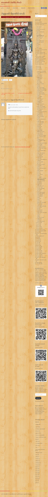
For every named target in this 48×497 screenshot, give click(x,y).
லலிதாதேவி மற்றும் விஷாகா (41, 148)
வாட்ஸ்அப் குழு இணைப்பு (39, 282)
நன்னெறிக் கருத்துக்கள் (40, 230)
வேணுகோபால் (39, 126)
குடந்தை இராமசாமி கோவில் (41, 206)
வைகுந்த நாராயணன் (40, 92)
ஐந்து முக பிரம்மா (38, 433)
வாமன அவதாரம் (40, 174)
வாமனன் (38, 171)
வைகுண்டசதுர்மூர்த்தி (40, 188)
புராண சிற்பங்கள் (39, 64)
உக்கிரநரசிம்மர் (39, 183)
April (37, 458)
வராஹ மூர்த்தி (39, 96)
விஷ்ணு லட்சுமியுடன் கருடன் (41, 107)
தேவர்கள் (38, 226)
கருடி (36, 447)
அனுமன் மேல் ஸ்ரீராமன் (40, 31)
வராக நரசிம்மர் (39, 82)
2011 (37, 480)
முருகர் (38, 223)
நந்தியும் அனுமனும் (40, 170)
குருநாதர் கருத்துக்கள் (39, 52)
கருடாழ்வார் (39, 127)
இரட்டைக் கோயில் (40, 115)
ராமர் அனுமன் (39, 34)
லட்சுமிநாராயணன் (40, 154)
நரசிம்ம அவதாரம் (40, 194)
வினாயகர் (38, 222)
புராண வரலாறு (38, 251)
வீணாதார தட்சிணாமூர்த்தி (41, 71)
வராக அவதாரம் (39, 129)
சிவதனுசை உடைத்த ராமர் (41, 29)
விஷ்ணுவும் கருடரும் (40, 139)
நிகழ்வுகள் (23, 7)
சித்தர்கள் (37, 249)
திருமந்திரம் (38, 51)
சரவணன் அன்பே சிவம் (11, 2)
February (38, 462)
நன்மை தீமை (38, 445)
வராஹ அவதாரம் (40, 91)
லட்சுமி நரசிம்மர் (39, 211)
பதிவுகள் (8, 7)
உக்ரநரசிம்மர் (39, 165)
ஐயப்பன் (38, 225)
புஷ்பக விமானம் (39, 26)
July (37, 454)
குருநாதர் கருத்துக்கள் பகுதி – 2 (41, 53)
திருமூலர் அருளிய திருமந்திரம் (40, 326)
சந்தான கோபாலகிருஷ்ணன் (41, 88)
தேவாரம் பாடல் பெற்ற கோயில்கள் (41, 233)
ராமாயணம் (38, 22)
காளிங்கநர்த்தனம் (40, 195)
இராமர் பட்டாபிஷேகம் (40, 83)
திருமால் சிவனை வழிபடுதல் (41, 178)
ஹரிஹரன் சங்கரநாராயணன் (41, 90)
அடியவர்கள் (39, 228)
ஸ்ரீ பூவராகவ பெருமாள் (41, 164)
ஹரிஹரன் (39, 79)
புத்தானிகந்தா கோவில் (41, 221)
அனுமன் (38, 43)
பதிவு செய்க (38, 398)
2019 (38, 478)
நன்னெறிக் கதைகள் (39, 229)
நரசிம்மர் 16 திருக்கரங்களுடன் (40, 98)
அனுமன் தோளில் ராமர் (40, 35)
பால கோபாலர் (39, 207)
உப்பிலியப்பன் (39, 219)
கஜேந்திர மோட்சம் (40, 101)
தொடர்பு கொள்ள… (31, 7)
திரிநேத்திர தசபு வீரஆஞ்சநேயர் (39, 78)
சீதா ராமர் (38, 39)
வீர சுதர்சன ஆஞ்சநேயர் (41, 93)
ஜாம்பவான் (38, 33)
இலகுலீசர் (37, 439)
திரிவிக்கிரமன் (39, 182)
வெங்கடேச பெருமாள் (40, 217)
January (38, 464)
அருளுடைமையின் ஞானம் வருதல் (41, 437)
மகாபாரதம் (38, 48)
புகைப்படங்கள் (38, 254)
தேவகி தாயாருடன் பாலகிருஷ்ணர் (40, 109)
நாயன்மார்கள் (38, 250)
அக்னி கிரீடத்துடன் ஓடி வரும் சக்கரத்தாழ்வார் (42, 112)
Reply (17, 104)
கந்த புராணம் (38, 246)
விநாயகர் (37, 241)
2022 (38, 472)
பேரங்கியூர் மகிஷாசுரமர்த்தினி (40, 428)
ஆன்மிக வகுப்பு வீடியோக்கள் (40, 257)
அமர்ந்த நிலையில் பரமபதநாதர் (40, 157)
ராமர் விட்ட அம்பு (39, 38)
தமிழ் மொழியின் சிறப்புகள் (40, 253)
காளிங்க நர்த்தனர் (40, 134)
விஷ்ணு (38, 199)
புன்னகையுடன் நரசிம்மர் (41, 180)
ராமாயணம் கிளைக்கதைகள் (40, 23)
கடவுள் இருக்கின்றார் (39, 443)
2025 (38, 466)
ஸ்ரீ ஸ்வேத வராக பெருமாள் (41, 135)
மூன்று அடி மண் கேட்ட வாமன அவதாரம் (41, 104)
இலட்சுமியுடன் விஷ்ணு (40, 87)
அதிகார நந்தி (38, 426)
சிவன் (38, 66)
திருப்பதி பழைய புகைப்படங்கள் (39, 204)
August (38, 424)
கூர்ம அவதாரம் (39, 100)
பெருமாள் (28, 17)
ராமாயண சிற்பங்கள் (23, 17)
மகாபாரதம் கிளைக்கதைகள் (40, 49)
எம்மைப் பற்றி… (15, 7)
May (37, 456)
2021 (38, 474)
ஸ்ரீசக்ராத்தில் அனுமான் (40, 40)
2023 (38, 470)
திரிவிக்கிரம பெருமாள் (40, 131)
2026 (37, 422)
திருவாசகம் (38, 245)
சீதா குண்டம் (39, 81)
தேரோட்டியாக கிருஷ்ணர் (41, 106)
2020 (38, 476)
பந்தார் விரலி (38, 441)
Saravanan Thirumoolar (9, 17)
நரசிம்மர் (38, 85)
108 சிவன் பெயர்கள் (39, 452)
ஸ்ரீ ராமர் (38, 45)
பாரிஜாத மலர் (39, 184)
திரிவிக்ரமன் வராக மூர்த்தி (41, 202)
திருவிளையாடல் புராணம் (40, 58)
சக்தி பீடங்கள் (38, 62)
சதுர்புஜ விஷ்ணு (39, 130)
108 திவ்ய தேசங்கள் (39, 235)
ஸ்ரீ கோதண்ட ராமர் (40, 36)
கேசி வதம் (39, 173)
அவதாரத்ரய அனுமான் (40, 42)
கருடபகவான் (39, 201)
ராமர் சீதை (38, 30)
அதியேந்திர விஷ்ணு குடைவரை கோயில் (40, 122)
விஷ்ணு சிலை (39, 218)
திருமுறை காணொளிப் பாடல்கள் (41, 259)
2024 (38, 468)
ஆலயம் (37, 232)
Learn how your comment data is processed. (22, 146)
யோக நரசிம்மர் (39, 76)
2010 (37, 482)
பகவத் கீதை (38, 263)
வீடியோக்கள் (38, 262)
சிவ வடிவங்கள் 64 (39, 60)
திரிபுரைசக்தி (38, 431)
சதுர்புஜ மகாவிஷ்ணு (40, 116)
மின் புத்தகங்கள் (38, 256)
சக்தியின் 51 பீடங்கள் (39, 61)
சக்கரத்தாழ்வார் (39, 124)
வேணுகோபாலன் (40, 113)
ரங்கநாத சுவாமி (39, 209)
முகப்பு (2, 7)
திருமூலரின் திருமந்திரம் (39, 347)
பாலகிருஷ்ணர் (39, 102)
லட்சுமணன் (38, 28)
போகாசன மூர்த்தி (40, 161)
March (38, 460)
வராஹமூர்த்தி (39, 189)
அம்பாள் (38, 67)
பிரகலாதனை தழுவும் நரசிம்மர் (42, 142)
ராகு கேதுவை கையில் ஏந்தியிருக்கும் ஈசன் (25, 93)
